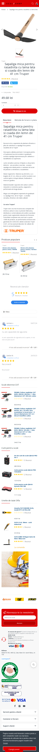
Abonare (19, 623)
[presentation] (35, 239)
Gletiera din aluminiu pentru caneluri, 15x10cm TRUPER (28, 249)
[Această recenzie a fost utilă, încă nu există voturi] (31, 347)
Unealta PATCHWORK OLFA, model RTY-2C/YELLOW (24, 509)
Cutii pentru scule (10, 448)
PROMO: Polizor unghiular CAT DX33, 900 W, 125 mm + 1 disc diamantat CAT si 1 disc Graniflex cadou (25, 431)
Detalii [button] (5, 743)
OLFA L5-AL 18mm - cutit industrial (23, 523)
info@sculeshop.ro (18, 637)
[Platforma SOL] (12, 693)
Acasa (3, 9)
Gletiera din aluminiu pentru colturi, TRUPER (9, 248)
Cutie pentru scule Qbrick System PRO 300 (23, 485)
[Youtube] (24, 706)
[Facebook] (15, 706)
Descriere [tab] (7, 120)
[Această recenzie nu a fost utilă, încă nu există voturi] (35, 347)
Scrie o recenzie (19, 302)
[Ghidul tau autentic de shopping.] (6, 659)
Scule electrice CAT (10, 384)
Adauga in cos (21, 111)
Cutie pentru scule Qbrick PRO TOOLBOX (25, 471)
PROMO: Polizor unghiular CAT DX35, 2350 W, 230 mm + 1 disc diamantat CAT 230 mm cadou (25, 394)
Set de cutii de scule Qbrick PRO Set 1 (25, 456)
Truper (3, 61)
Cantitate (4, 102)
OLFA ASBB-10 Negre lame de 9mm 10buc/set (24, 538)
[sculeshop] (14, 3)
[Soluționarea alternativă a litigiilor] (12, 686)
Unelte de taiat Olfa (11, 500)
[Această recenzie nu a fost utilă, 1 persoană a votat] (35, 378)
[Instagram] (19, 706)
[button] (33, 665)
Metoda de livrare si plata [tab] (26, 120)
